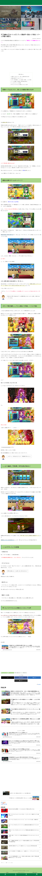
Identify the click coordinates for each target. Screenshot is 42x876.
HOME (7, 872)
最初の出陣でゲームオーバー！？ (17, 78)
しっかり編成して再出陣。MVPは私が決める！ (20, 81)
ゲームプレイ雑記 (4, 672)
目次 (19, 74)
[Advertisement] (21, 63)
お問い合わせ (34, 872)
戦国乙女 (25, 672)
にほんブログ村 (4, 804)
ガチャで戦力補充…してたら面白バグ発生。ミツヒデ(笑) (21, 79)
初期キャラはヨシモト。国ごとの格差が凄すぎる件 (20, 76)
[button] (21, 680)
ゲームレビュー (11, 672)
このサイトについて (21, 872)
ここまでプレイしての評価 (16, 82)
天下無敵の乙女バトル (19, 672)
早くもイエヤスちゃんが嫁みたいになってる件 (20, 84)
